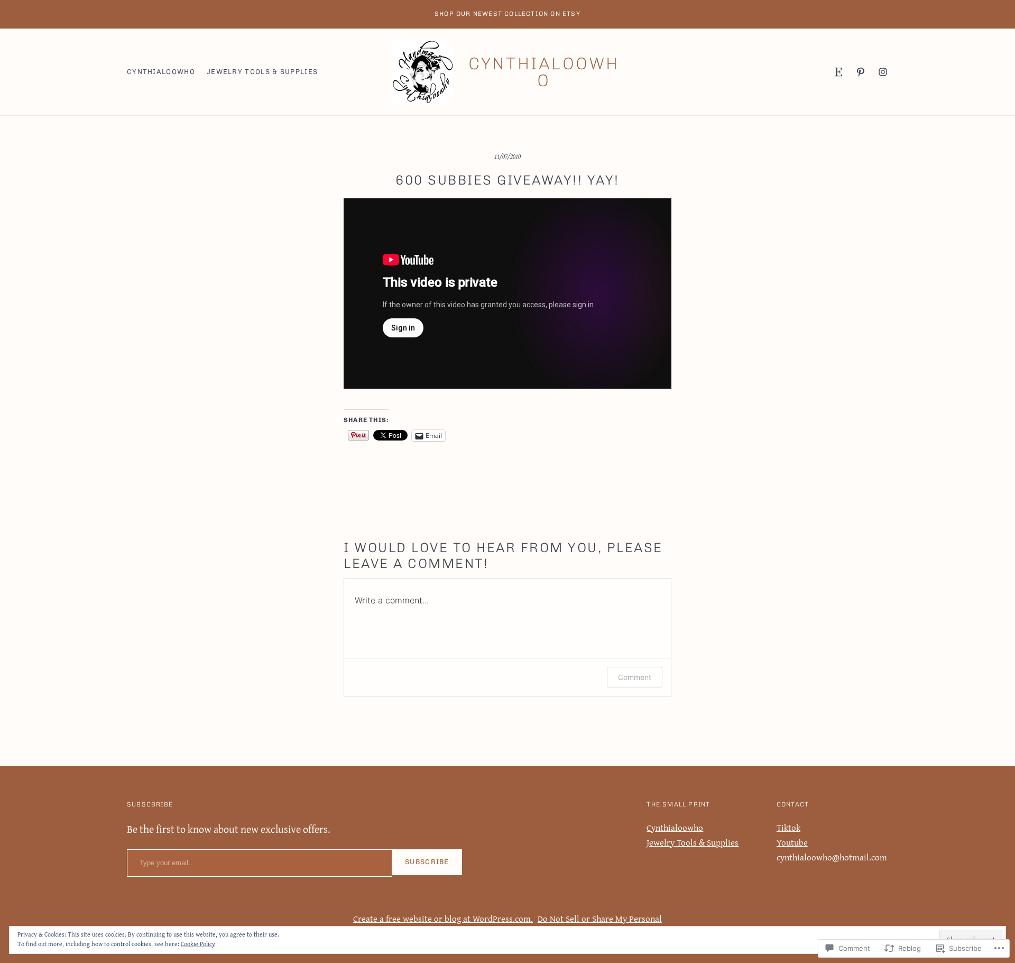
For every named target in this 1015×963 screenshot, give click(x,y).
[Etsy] (838, 72)
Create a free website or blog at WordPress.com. (443, 918)
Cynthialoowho (543, 71)
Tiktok (788, 827)
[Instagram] (883, 72)
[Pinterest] (860, 72)
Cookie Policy (198, 943)
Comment (634, 677)
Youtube (792, 842)
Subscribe (427, 862)
